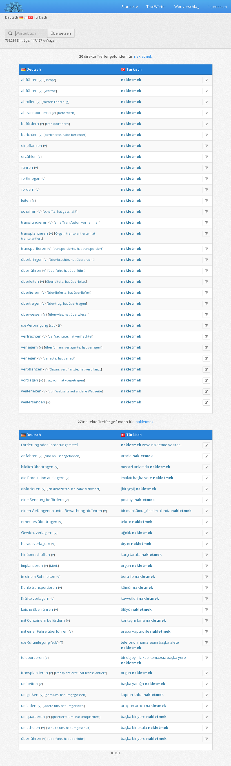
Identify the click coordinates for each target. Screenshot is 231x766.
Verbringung (37, 325)
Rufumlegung (38, 642)
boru (125, 576)
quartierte (60, 717)
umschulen (30, 727)
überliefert (82, 292)
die (23, 325)
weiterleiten (31, 391)
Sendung (37, 499)
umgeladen (75, 706)
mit (23, 620)
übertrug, (55, 303)
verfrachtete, (59, 336)
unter (59, 510)
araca (140, 705)
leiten (26, 200)
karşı (125, 554)
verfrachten (31, 336)
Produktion (36, 477)
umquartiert (90, 717)
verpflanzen (31, 369)
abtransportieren (36, 112)
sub (52, 325)
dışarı (125, 543)
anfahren (29, 455)
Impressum (217, 6)
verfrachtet (83, 336)
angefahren (70, 456)
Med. (54, 565)
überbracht (85, 259)
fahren (27, 167)
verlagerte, (73, 347)
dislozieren (30, 488)
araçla (126, 455)
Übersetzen (61, 33)
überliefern (31, 292)
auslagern (56, 477)
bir (123, 510)
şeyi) (131, 488)
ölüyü (125, 609)
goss (49, 695)
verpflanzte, (70, 369)
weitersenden (33, 402)
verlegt (69, 358)
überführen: (54, 347)
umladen (28, 705)
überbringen (32, 259)
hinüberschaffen (35, 554)
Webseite (62, 391)
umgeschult (80, 727)
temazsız (158, 657)
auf (72, 391)
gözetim (151, 510)
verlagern (29, 347)
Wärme (50, 91)
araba (126, 631)
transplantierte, (78, 233)
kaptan (127, 694)
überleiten (30, 281)
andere (81, 391)
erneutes (29, 521)
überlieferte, (57, 292)
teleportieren (32, 657)
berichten (29, 134)
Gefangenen (43, 510)
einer (31, 631)
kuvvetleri (129, 598)
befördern (66, 113)
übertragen (31, 303)
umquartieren (33, 716)
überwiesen (79, 314)
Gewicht (28, 532)
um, (56, 695)
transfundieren (34, 222)
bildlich (27, 466)
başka (138, 477)
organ (126, 565)
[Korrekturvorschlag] (206, 80)
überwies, (56, 314)
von (52, 391)
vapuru (138, 631)
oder (44, 444)
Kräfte (26, 598)
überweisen (31, 314)
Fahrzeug (61, 102)
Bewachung (75, 510)
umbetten (29, 683)
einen (26, 510)
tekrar (126, 521)
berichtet (78, 134)
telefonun (129, 642)
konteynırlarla (133, 620)
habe (66, 134)
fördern (27, 189)
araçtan (127, 705)
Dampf (50, 80)
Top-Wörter (156, 6)
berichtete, (53, 134)
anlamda (141, 466)
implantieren (32, 565)
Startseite (129, 6)
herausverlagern (35, 543)
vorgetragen (74, 380)
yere (148, 477)
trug (48, 380)
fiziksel (143, 657)
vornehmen (90, 222)
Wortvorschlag (186, 6)
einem (30, 576)
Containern (36, 620)
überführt (77, 270)
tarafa (135, 554)
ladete (48, 706)
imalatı (126, 477)
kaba (138, 694)
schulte (52, 727)
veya (146, 444)
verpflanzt (93, 369)
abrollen (28, 101)
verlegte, (50, 358)
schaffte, (50, 211)
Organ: (60, 233)
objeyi (131, 657)
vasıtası (174, 444)
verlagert (94, 347)
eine (58, 222)
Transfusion (71, 222)
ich (50, 489)
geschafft (69, 211)
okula (142, 727)
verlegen (28, 358)
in (22, 576)
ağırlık (126, 532)
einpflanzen (31, 145)
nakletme (159, 444)
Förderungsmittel (63, 444)
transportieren (57, 124)
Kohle (26, 587)
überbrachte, (60, 259)
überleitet (78, 281)
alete (174, 642)
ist (59, 456)
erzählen (29, 156)
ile (132, 576)
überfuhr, (55, 270)
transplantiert (31, 238)
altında (164, 510)
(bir (123, 488)
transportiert (92, 248)
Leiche (26, 609)
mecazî (127, 466)
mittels (48, 102)
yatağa (138, 683)
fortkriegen (30, 178)
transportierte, (65, 248)
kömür (126, 587)
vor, (55, 380)
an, (54, 456)
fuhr (48, 456)
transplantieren (34, 233)
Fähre (42, 631)
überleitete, (55, 281)
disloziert (92, 489)
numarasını (148, 642)
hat (59, 211)
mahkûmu (134, 510)
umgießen (29, 694)
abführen (29, 79)
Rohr (41, 576)
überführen (31, 270)
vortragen (29, 380)
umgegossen (75, 695)
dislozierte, (61, 489)
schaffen (28, 211)
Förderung (30, 444)
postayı (127, 499)
